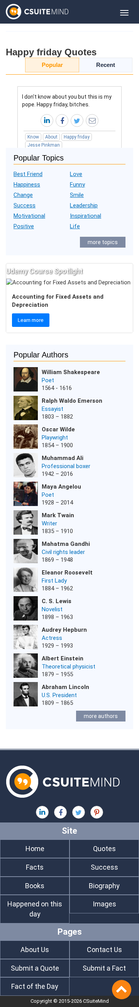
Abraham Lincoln (65, 687)
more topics (103, 242)
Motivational (29, 215)
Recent (105, 65)
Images (104, 904)
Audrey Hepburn (64, 629)
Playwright (55, 437)
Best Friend (28, 174)
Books (34, 886)
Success (25, 205)
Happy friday (77, 137)
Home (34, 849)
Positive (24, 226)
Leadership (84, 205)
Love (76, 174)
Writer (49, 523)
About (51, 137)
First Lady (54, 580)
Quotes (104, 849)
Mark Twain (58, 515)
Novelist (52, 609)
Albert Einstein (62, 658)
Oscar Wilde (58, 429)
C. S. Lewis (56, 601)
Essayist (52, 408)
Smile (77, 194)
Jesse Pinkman (43, 145)
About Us (34, 949)
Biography (104, 886)
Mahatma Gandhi (66, 543)
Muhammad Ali (62, 458)
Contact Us (104, 949)
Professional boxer (66, 466)
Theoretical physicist (68, 666)
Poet (48, 380)
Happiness (27, 184)
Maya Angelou (61, 486)
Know (33, 137)
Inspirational (85, 215)
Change (23, 194)
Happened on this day (34, 909)
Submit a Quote (35, 968)
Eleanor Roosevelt (67, 572)
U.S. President (59, 695)
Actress (52, 637)
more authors (101, 716)
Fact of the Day (34, 986)
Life (75, 226)
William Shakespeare (71, 372)
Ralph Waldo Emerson (72, 400)
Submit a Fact (104, 968)
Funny (77, 184)
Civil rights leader (63, 552)
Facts (35, 867)
